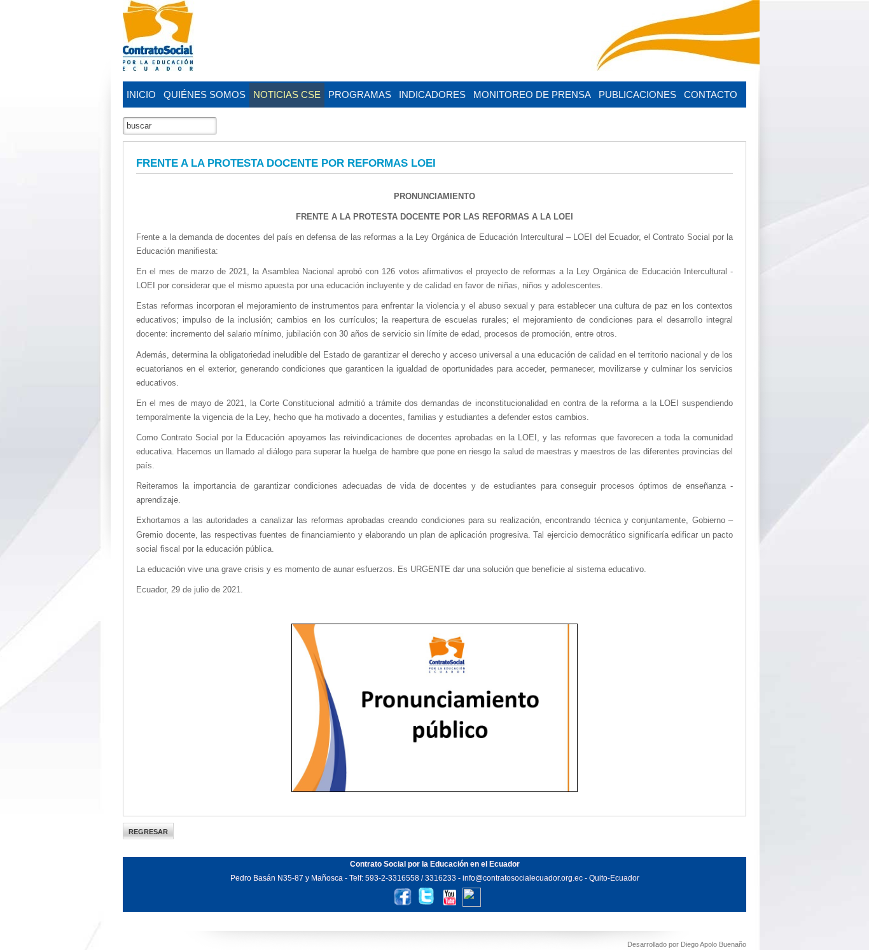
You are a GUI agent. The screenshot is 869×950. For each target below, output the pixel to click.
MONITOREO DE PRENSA (532, 94)
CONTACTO (710, 94)
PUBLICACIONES (637, 94)
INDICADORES (432, 94)
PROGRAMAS (359, 94)
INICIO (141, 94)
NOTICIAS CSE (287, 94)
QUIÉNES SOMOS (204, 94)
